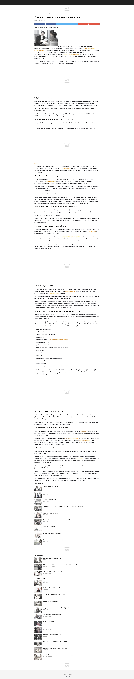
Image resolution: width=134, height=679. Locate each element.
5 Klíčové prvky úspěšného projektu (51, 587)
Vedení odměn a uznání (49, 526)
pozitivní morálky (39, 50)
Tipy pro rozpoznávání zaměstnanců (52, 581)
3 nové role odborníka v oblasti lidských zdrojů (54, 594)
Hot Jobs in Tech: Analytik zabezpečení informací (55, 641)
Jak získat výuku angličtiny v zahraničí (52, 571)
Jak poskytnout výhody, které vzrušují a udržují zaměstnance (58, 608)
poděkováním (92, 231)
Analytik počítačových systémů (50, 621)
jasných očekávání (51, 181)
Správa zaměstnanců (45, 13)
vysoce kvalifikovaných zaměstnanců (58, 339)
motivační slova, (66, 168)
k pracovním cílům (53, 293)
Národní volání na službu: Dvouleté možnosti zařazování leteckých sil (60, 565)
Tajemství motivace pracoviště (50, 486)
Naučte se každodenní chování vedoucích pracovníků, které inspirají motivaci (61, 519)
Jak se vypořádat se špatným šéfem (52, 513)
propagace (83, 431)
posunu (36, 163)
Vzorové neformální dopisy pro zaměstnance (54, 540)
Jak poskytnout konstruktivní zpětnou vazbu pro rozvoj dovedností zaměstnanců (63, 506)
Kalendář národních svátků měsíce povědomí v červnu (56, 648)
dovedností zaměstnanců (71, 438)
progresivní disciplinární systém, (71, 237)
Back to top (67, 671)
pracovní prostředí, (70, 291)
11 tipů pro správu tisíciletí (49, 499)
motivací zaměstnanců (89, 48)
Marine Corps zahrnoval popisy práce (52, 558)
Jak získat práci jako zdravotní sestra (52, 628)
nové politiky (79, 458)
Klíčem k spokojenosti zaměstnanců (52, 533)
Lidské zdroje (37, 13)
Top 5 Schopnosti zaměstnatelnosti (52, 614)
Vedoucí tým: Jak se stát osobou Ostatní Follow (54, 493)
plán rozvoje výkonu (84, 440)
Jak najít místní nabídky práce (50, 601)
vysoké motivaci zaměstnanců (71, 54)
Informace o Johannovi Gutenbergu (52, 634)
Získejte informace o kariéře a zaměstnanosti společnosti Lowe (58, 654)
